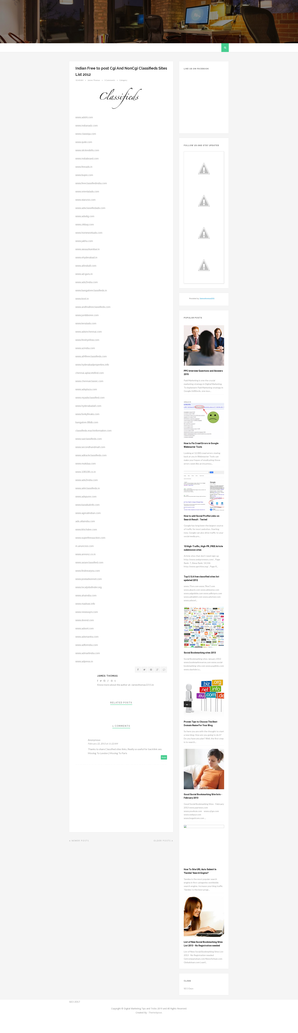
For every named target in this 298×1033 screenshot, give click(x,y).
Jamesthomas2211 (206, 298)
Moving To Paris (118, 753)
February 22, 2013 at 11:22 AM (103, 743)
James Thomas (107, 676)
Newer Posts (80, 840)
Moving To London (98, 753)
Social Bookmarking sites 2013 (200, 652)
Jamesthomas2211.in (142, 684)
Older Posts (163, 840)
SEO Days (188, 988)
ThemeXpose (155, 1012)
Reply (164, 757)
